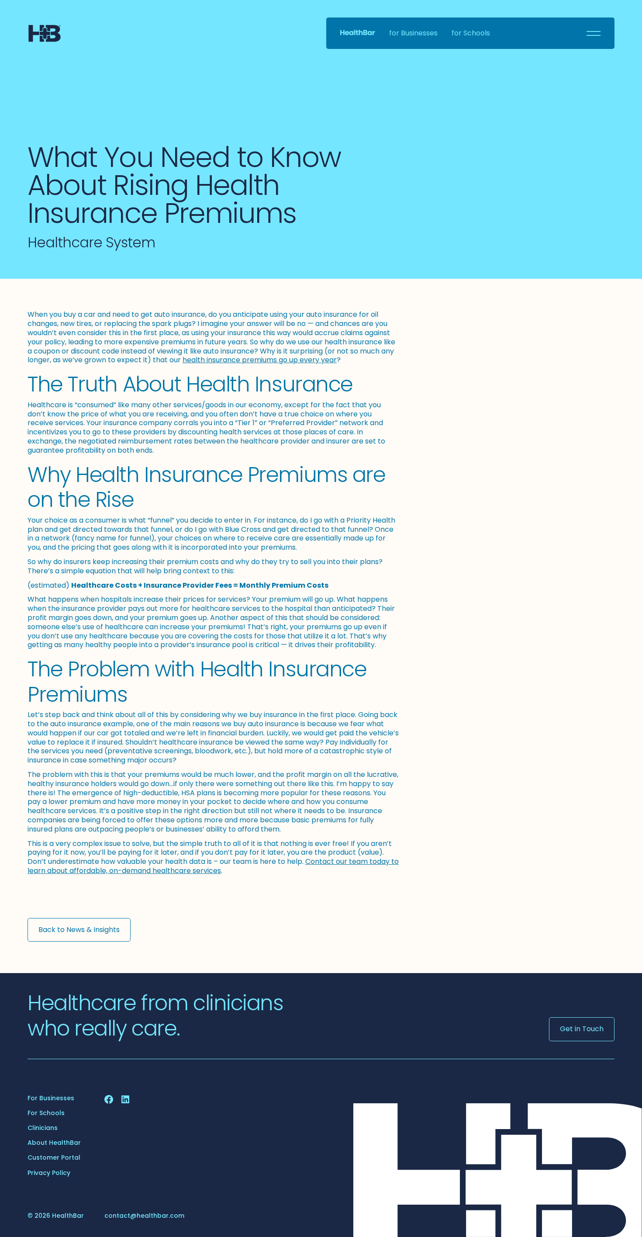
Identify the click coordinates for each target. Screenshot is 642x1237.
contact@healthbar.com (144, 1216)
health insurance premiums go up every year (260, 360)
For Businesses (51, 1098)
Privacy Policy (49, 1173)
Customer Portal (54, 1157)
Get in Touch (582, 1029)
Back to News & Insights (79, 930)
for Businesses (413, 33)
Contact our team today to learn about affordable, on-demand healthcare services (213, 866)
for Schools (471, 33)
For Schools (46, 1113)
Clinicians (43, 1128)
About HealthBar (54, 1143)
